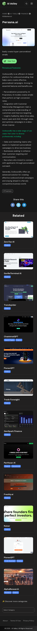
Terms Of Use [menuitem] (15, 621)
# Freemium (7, 191)
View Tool (11, 61)
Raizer (7, 526)
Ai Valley (12, 3)
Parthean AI (9, 462)
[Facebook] (13, 205)
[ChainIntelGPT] (18, 324)
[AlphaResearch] (18, 577)
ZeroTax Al (9, 241)
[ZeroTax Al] (18, 229)
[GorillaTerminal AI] (18, 261)
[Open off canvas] (32, 4)
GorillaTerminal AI (12, 273)
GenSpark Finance (13, 431)
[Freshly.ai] (18, 482)
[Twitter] (18, 205)
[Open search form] (26, 4)
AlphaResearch (11, 589)
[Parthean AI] (18, 450)
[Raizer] (18, 514)
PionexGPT (9, 368)
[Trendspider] (18, 293)
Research (8, 592)
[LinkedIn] (24, 205)
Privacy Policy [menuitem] (28, 621)
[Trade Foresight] (18, 387)
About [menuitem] (5, 621)
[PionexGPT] (18, 356)
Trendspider (10, 305)
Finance (7, 245)
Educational (16, 466)
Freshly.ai (8, 494)
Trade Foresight (12, 399)
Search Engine (9, 340)
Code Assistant (10, 561)
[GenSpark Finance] (18, 419)
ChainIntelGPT (11, 336)
